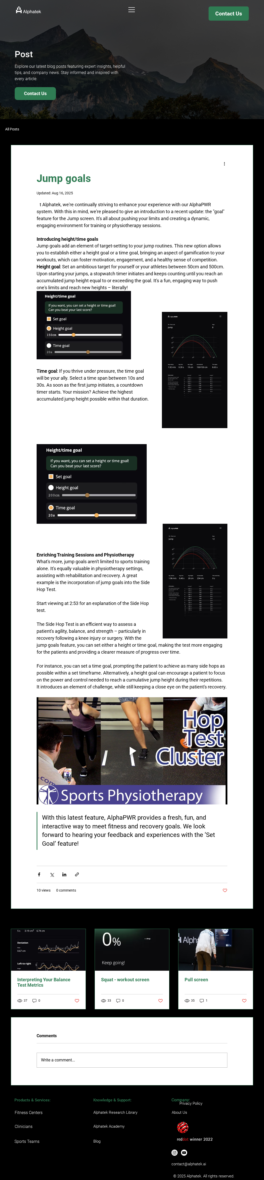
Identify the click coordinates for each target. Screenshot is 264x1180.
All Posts (12, 129)
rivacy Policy (192, 1103)
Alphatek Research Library (115, 1112)
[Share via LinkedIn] (64, 874)
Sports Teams (26, 1141)
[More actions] (224, 164)
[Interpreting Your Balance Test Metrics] (48, 950)
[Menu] (132, 9)
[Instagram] (174, 1153)
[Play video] (132, 750)
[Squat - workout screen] (132, 950)
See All (248, 919)
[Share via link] (77, 874)
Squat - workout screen (125, 979)
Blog (97, 1141)
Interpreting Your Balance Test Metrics (43, 982)
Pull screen (196, 979)
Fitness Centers (29, 1112)
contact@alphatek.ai (188, 1164)
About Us (179, 1112)
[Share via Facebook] (39, 874)
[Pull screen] (215, 950)
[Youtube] (184, 1153)
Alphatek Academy (109, 1126)
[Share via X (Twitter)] (51, 874)
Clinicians (23, 1126)
